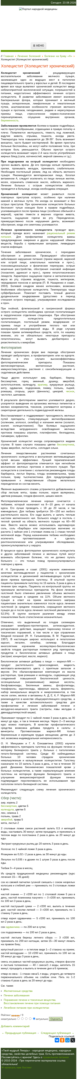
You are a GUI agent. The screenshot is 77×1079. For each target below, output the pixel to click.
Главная (9, 56)
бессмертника (65, 444)
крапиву (42, 384)
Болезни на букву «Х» (58, 56)
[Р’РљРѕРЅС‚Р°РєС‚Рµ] (57, 1040)
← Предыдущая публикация (19, 1032)
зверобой (6, 819)
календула (7, 809)
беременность (10, 120)
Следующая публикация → (57, 1032)
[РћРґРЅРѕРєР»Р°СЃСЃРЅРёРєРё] (62, 1040)
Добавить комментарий (15, 1026)
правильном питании (56, 1057)
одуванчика (13, 926)
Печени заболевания (17, 995)
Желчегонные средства (18, 990)
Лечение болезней (29, 56)
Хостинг (27, 1067)
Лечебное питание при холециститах (26, 1007)
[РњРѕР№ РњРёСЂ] (67, 1040)
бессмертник (9, 805)
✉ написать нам (11, 1067)
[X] (72, 1040)
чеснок (70, 391)
